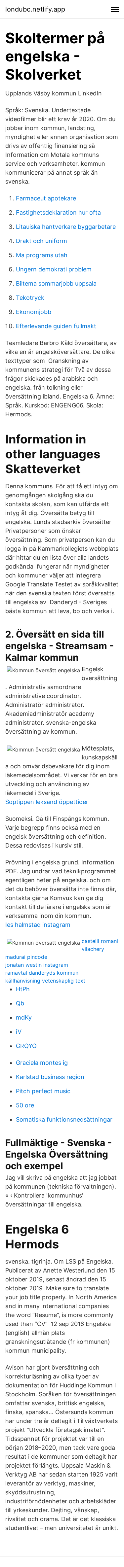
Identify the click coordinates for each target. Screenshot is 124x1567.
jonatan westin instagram (36, 964)
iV (18, 1031)
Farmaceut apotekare (46, 198)
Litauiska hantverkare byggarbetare (66, 226)
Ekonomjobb (33, 311)
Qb (20, 1003)
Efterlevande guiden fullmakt (56, 326)
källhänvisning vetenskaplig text (45, 980)
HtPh (23, 989)
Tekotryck (30, 297)
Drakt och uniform (41, 240)
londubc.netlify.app (35, 9)
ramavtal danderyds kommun (41, 972)
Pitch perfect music (43, 1091)
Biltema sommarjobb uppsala (56, 283)
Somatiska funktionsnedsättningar (64, 1119)
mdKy (24, 1017)
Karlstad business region (50, 1076)
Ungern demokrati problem (54, 269)
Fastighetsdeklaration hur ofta (58, 212)
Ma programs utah (41, 255)
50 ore (25, 1105)
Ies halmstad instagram (37, 924)
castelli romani (100, 941)
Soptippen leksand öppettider (46, 801)
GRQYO (26, 1045)
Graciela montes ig (42, 1062)
